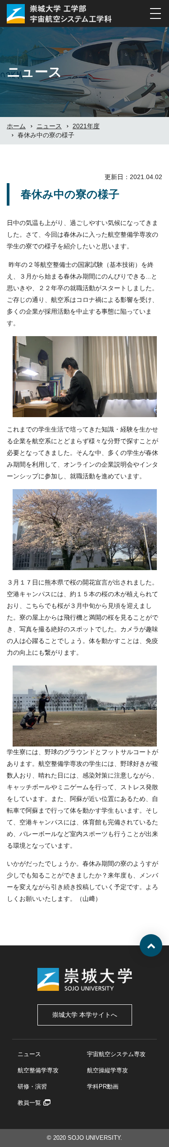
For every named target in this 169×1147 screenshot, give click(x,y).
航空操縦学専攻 (107, 1070)
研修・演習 (32, 1086)
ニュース (29, 1054)
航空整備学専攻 (38, 1070)
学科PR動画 (103, 1086)
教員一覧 (29, 1102)
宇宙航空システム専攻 (116, 1054)
